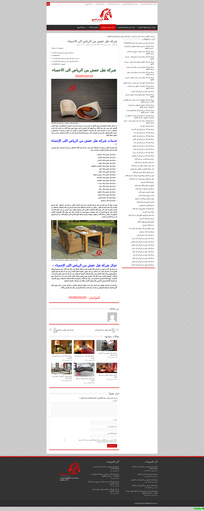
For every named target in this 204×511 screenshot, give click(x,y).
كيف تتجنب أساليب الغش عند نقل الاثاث (142, 165)
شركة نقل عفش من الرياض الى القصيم (142, 241)
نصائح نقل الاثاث (100, 4)
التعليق (114, 401)
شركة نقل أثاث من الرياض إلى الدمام (143, 136)
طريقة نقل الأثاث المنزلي (146, 218)
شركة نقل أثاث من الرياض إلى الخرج (143, 139)
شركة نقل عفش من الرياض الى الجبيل (143, 245)
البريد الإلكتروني (112, 426)
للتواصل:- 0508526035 (59, 64)
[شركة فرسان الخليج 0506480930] (102, 14)
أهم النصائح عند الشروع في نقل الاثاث (143, 208)
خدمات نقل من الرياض (113, 4)
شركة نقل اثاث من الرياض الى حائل (143, 149)
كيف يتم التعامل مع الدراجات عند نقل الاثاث (141, 179)
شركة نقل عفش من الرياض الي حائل (143, 251)
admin (113, 44)
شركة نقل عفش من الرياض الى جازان (143, 248)
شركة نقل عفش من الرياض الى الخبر (143, 258)
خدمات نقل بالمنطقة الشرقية (149, 4)
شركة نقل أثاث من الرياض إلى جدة (144, 132)
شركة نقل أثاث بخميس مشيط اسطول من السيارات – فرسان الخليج (105, 475)
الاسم (115, 420)
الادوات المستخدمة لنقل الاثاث (145, 202)
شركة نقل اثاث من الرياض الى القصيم (143, 156)
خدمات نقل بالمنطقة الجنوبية (130, 4)
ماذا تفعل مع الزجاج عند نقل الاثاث (144, 162)
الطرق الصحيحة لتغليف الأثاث (145, 222)
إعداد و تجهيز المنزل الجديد (146, 195)
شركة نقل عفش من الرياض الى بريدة (143, 238)
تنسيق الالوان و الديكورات (146, 205)
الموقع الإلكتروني (112, 433)
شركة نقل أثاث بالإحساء (147, 126)
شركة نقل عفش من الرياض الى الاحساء (63, 53)
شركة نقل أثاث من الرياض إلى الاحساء (143, 129)
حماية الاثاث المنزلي (148, 225)
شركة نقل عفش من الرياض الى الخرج (143, 261)
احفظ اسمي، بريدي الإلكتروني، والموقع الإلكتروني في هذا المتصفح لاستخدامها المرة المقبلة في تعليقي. (98, 440)
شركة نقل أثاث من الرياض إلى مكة (144, 142)
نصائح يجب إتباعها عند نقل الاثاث (144, 189)
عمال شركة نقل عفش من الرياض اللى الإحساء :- (66, 61)
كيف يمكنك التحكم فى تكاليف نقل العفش (142, 169)
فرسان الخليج (150, 36)
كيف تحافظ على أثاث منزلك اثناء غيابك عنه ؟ (141, 228)
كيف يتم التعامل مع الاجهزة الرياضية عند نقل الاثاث (139, 175)
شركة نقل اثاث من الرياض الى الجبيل (143, 146)
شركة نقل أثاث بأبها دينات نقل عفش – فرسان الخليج (139, 83)
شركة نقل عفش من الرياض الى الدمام (63, 330)
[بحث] (48, 4)
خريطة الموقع (89, 4)
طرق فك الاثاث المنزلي (147, 182)
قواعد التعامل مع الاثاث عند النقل (144, 199)
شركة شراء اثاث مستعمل (146, 232)
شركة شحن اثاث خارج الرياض (145, 235)
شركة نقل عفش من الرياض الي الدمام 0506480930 (139, 43)
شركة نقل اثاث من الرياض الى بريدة (143, 152)
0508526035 (56, 55)
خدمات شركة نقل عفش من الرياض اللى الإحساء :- (66, 58)
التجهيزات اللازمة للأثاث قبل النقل (144, 185)
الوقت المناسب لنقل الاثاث (146, 192)
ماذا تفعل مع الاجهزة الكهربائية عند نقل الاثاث (141, 215)
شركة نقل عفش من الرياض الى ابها (143, 255)
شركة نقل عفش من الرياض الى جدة (105, 330)
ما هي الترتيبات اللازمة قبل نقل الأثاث (143, 172)
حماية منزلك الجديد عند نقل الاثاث (144, 159)
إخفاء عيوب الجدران (148, 212)
